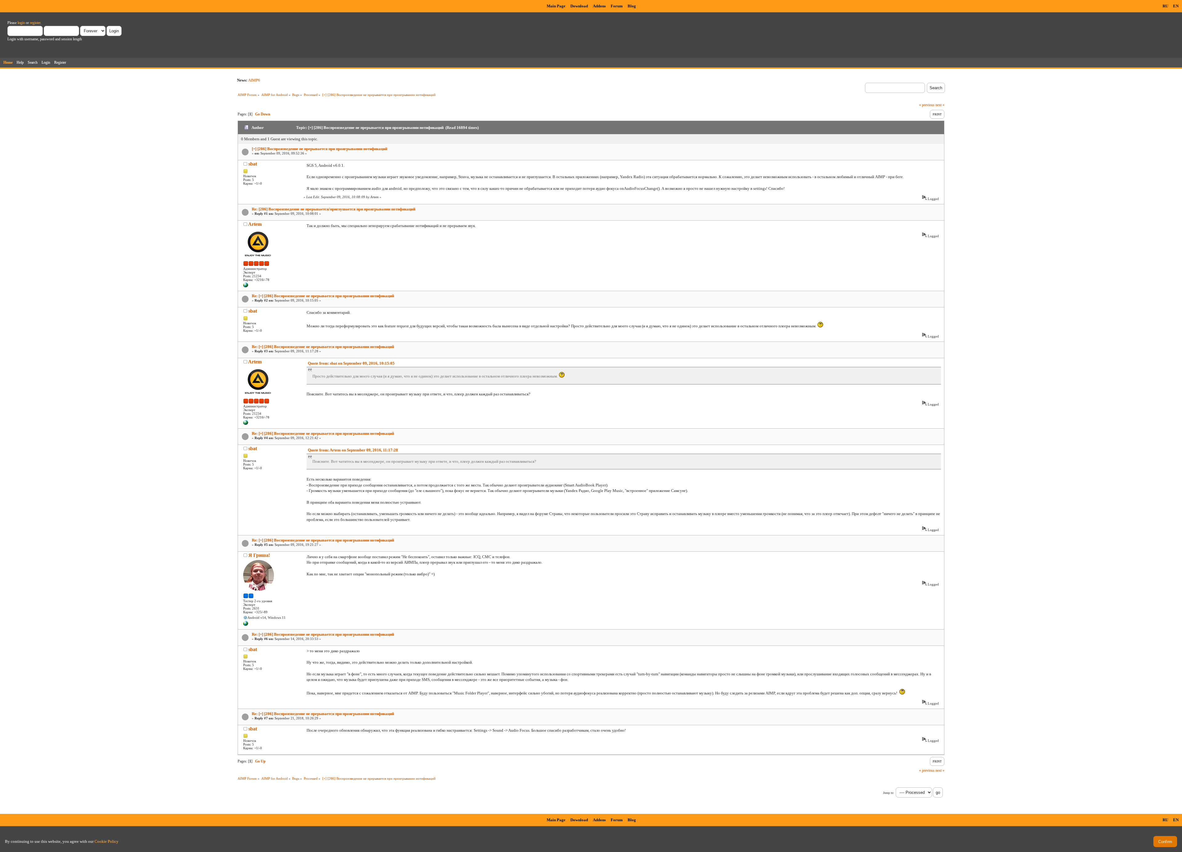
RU (1165, 6)
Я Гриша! (259, 555)
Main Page (556, 6)
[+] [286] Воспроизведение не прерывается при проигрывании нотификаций (319, 148)
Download (579, 6)
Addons (599, 6)
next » (939, 105)
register (35, 23)
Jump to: (888, 792)
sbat (252, 163)
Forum (617, 6)
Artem (255, 224)
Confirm (1165, 841)
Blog (632, 6)
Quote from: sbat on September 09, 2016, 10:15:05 (351, 363)
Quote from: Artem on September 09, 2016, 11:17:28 (353, 450)
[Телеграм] (245, 624)
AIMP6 (254, 80)
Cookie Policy (106, 841)
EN (1176, 6)
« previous (927, 105)
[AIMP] (245, 286)
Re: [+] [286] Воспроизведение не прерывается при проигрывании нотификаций (323, 296)
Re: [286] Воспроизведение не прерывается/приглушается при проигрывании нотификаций (333, 209)
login (21, 23)
